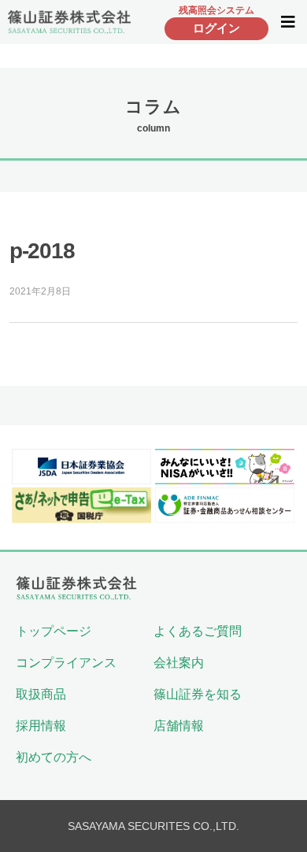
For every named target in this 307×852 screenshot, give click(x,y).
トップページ (53, 631)
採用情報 (41, 725)
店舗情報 (179, 725)
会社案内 (179, 662)
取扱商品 (41, 694)
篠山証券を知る (198, 694)
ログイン (216, 28)
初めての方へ (53, 757)
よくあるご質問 (198, 631)
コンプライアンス (66, 662)
